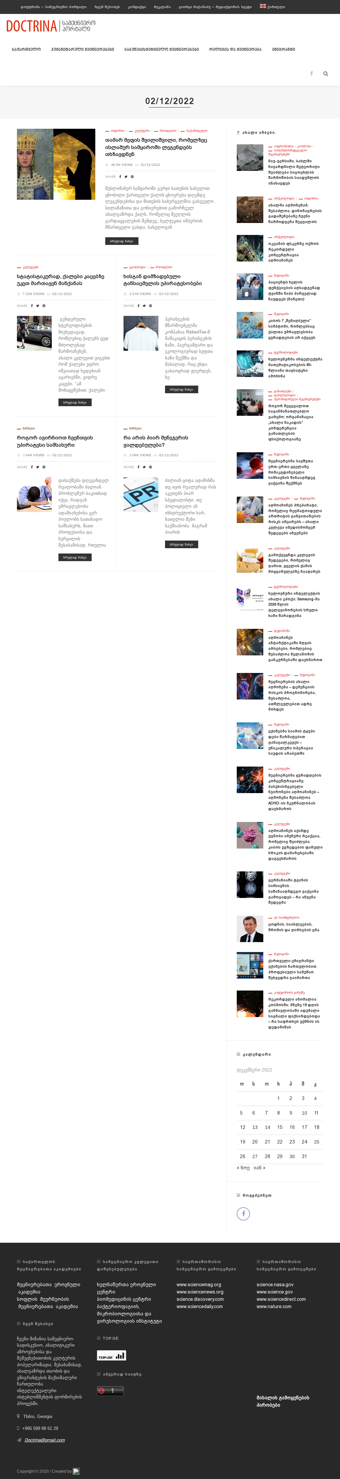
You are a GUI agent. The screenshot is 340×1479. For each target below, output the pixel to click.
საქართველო (26, 49)
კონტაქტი (137, 7)
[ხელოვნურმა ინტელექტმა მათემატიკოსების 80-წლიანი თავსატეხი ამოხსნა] (250, 363)
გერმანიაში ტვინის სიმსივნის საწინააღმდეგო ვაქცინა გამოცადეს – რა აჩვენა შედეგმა (293, 891)
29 (280, 1156)
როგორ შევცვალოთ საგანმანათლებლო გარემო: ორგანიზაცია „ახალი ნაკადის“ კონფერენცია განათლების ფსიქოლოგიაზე (290, 423)
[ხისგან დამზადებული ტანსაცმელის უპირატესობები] (141, 332)
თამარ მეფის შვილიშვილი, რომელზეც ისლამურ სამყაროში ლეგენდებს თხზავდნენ (156, 147)
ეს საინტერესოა (286, 918)
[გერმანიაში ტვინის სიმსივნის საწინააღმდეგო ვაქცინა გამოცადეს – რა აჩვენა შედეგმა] (250, 884)
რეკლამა (162, 7)
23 (292, 1142)
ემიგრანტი (283, 49)
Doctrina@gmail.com (45, 1440)
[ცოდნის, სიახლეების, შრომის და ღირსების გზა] (250, 928)
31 (304, 1156)
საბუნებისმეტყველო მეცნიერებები (162, 49)
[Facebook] (311, 74)
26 (242, 1156)
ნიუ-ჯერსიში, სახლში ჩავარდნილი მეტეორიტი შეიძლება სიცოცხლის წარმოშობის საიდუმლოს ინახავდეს (294, 172)
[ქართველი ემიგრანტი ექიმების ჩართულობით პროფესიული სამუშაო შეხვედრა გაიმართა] (250, 965)
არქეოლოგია (284, 198)
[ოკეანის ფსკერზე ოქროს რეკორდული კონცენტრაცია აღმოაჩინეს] (250, 248)
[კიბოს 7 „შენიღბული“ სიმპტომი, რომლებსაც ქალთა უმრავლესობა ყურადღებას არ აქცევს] (250, 325)
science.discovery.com (200, 1299)
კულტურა (142, 131)
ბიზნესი (29, 428)
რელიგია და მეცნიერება (235, 49)
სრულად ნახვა (121, 241)
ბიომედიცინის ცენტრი (124, 1299)
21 (267, 1142)
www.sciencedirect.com (281, 1299)
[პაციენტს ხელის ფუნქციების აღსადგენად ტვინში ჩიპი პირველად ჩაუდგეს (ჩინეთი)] (250, 286)
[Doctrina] (51, 25)
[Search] (325, 74)
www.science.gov (275, 1291)
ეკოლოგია (137, 267)
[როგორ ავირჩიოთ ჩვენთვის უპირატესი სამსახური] (34, 494)
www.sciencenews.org (200, 1291)
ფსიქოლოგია (285, 395)
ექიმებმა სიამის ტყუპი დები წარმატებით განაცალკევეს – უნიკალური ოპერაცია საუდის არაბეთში (291, 742)
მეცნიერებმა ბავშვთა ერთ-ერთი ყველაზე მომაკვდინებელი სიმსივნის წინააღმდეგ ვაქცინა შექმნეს (291, 472)
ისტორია (118, 131)
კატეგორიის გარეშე (289, 993)
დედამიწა (282, 631)
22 (280, 1142)
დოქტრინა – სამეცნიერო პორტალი (54, 7)
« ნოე (243, 1167)
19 (242, 1142)
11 (316, 1113)
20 (255, 1142)
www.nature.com (274, 1306)
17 (304, 1127)
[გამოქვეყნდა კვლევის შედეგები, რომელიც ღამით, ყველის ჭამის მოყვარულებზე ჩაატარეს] (250, 558)
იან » (260, 1167)
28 (267, 1156)
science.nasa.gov (275, 1284)
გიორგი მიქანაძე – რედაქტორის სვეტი (215, 7)
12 (242, 1127)
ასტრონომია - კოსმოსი (292, 146)
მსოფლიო (168, 131)
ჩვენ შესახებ (107, 7)
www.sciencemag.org (199, 1284)
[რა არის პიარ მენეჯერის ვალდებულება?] (141, 494)
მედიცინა (281, 275)
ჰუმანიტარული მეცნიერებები (82, 49)
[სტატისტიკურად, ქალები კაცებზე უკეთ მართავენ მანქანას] (34, 332)
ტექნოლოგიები (286, 352)
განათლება (283, 391)
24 (304, 1142)
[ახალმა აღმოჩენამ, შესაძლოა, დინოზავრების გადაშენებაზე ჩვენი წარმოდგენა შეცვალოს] (250, 209)
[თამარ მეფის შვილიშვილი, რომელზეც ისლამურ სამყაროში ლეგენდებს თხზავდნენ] (56, 164)
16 (292, 1127)
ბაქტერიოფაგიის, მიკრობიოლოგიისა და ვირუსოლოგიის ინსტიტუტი (129, 1314)
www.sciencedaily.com (200, 1306)
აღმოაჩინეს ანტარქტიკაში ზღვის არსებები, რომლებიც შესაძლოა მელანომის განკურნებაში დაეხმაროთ (295, 648)
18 (316, 1127)
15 (280, 1127)
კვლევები (31, 267)
